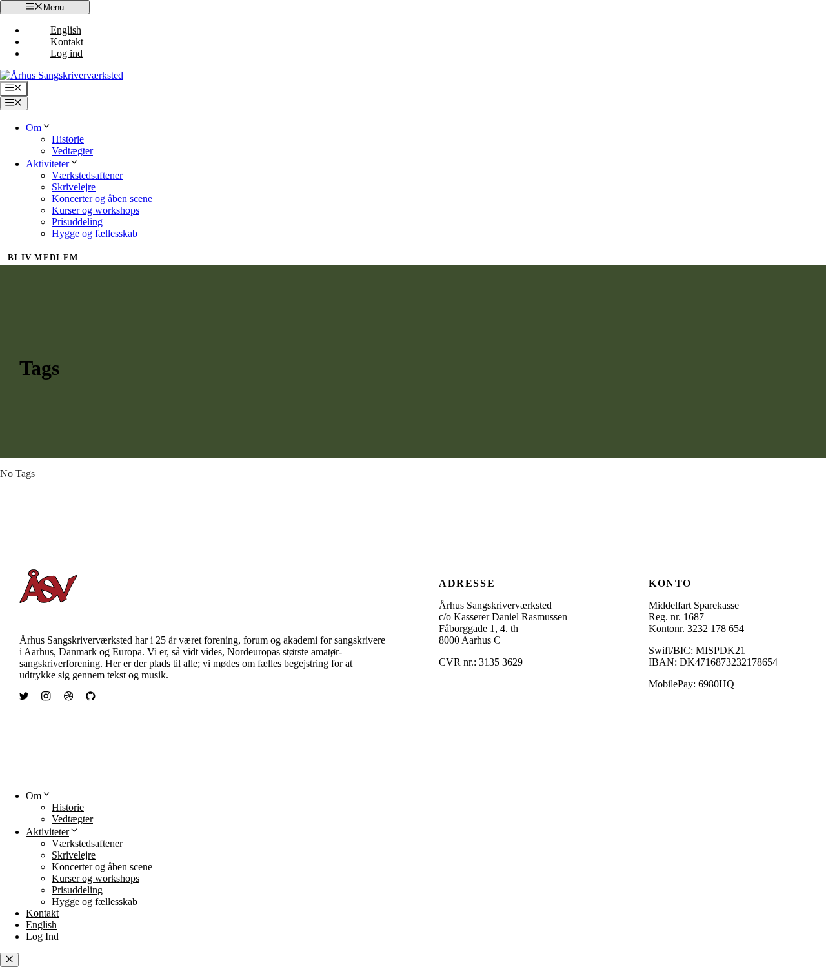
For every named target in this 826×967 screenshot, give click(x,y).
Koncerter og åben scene (102, 198)
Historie (68, 139)
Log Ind (42, 936)
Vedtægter (72, 150)
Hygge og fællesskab (94, 233)
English (65, 30)
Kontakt (66, 41)
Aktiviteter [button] (47, 163)
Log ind (66, 53)
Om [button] (33, 127)
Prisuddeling (77, 221)
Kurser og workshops (95, 210)
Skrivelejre (74, 186)
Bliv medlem (43, 257)
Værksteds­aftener (87, 175)
